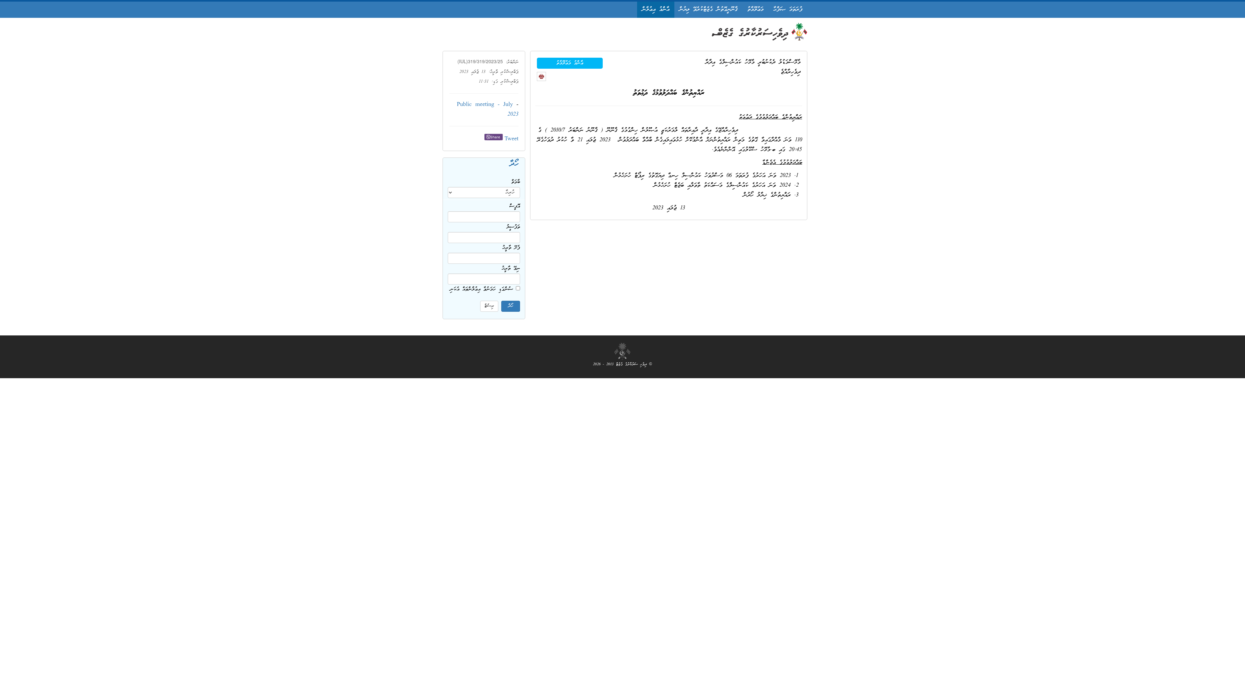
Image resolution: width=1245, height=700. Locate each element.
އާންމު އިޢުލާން (656, 9)
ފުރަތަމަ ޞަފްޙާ (787, 9)
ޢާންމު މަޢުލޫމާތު (569, 63)
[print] (541, 76)
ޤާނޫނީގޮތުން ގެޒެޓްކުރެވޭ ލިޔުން (708, 9)
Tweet (511, 139)
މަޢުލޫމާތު (755, 9)
